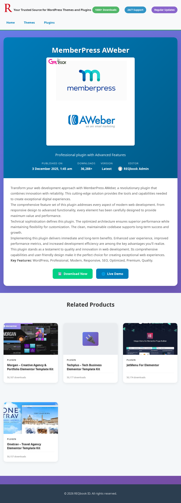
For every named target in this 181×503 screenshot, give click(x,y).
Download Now (72, 274)
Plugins (49, 22)
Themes (29, 22)
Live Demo (112, 274)
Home (10, 22)
